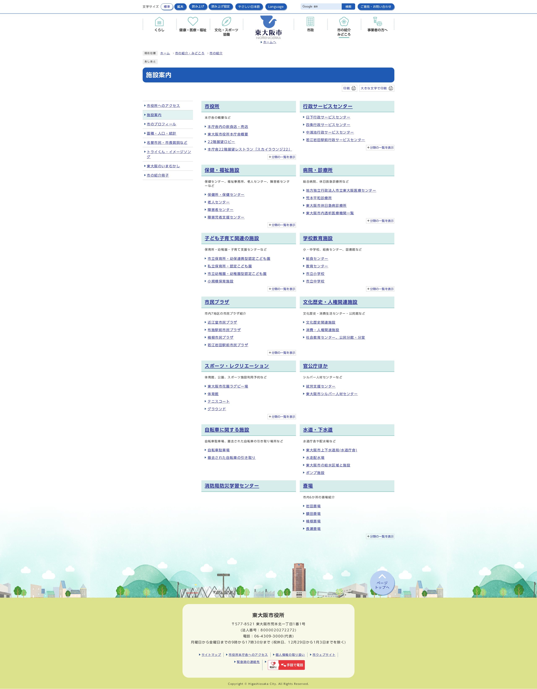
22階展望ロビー (221, 141)
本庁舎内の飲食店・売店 (228, 126)
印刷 (346, 88)
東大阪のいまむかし (163, 166)
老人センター (219, 202)
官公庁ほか (315, 366)
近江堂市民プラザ (222, 322)
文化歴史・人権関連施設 (330, 302)
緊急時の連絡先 (248, 661)
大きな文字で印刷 (374, 88)
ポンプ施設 (315, 472)
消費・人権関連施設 (322, 330)
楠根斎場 (313, 521)
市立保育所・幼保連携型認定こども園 (239, 258)
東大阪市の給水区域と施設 (328, 465)
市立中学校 (315, 281)
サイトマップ (211, 654)
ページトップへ (382, 585)
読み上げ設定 (220, 6)
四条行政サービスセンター (328, 124)
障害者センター (220, 209)
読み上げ (198, 6)
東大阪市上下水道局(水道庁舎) (331, 450)
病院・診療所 (318, 170)
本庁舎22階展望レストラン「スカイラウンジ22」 (250, 149)
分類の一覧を (283, 157)
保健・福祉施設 (222, 170)
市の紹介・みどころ (190, 53)
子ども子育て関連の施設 (232, 238)
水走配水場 (315, 457)
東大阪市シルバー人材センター (332, 394)
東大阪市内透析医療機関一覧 (330, 213)
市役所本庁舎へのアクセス (248, 654)
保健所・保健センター (226, 194)
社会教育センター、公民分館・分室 (335, 337)
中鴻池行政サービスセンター (330, 132)
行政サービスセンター (328, 106)
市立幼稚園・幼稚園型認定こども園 (237, 273)
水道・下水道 (318, 429)
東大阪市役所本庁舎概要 (228, 134)
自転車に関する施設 (227, 429)
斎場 (308, 485)
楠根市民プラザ (220, 337)
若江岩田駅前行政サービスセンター (335, 140)
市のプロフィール (161, 124)
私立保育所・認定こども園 (230, 266)
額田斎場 (313, 513)
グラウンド (217, 409)
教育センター (317, 266)
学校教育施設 (318, 238)
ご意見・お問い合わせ (376, 6)
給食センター (317, 258)
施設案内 (154, 115)
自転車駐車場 (219, 450)
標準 (167, 6)
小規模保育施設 (220, 281)
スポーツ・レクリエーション (237, 366)
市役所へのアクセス (163, 105)
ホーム (165, 53)
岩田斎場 (313, 506)
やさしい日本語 (249, 6)
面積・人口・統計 (161, 133)
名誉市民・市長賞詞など (167, 142)
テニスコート (219, 401)
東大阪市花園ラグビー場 (228, 386)
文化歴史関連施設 (321, 322)
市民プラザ (217, 302)
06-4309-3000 (268, 636)
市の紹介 (216, 53)
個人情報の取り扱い (290, 654)
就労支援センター (321, 386)
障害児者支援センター (226, 217)
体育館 (213, 394)
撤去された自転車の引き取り (232, 457)
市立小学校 (315, 273)
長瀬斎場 (313, 528)
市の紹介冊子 (158, 175)
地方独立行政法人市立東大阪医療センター (341, 190)
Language (276, 6)
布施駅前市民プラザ (224, 330)
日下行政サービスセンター (328, 117)
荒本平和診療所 (319, 198)
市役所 (212, 106)
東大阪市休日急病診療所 (326, 205)
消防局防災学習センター (232, 485)
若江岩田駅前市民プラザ (228, 345)
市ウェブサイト (324, 654)
